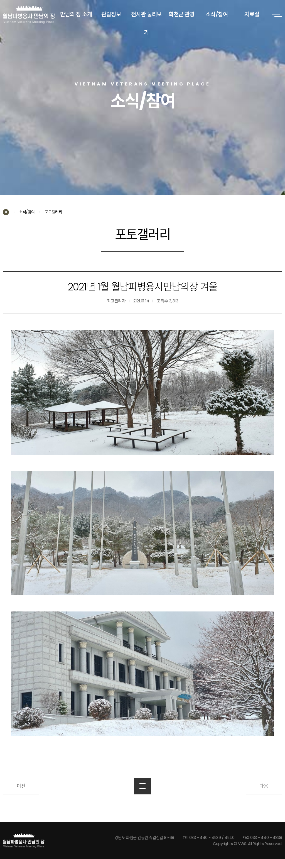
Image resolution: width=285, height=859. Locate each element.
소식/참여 (217, 14)
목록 (142, 786)
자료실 (251, 14)
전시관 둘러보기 (146, 23)
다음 (263, 786)
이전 (21, 786)
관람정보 (111, 14)
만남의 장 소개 (76, 14)
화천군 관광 (181, 14)
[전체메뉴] (277, 13)
